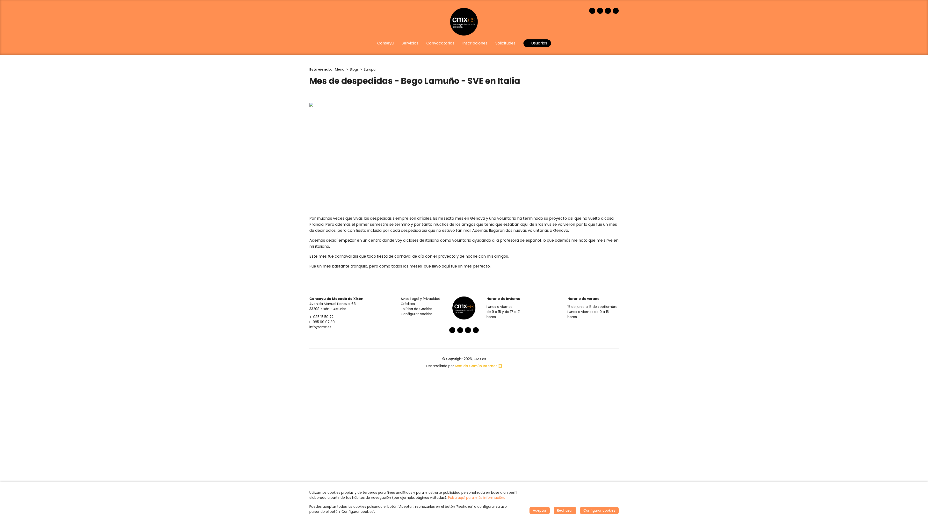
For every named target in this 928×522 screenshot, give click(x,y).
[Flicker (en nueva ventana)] (616, 11)
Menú (339, 69)
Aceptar (539, 510)
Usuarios (538, 43)
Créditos (408, 303)
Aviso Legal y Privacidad (420, 298)
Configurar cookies (417, 314)
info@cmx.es (320, 327)
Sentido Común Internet (476, 365)
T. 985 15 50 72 (321, 316)
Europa (370, 69)
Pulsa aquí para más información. (476, 497)
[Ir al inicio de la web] (464, 22)
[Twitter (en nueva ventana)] (600, 11)
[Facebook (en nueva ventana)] (592, 11)
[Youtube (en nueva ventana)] (608, 11)
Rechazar (565, 510)
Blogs (354, 69)
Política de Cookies (417, 308)
